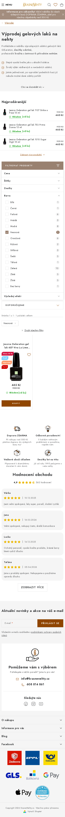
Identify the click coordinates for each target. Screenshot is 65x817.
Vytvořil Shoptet (34, 811)
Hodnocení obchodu (32, 475)
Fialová (34, 214)
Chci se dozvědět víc (31, 87)
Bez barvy (34, 286)
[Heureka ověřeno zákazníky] (42, 792)
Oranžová (34, 238)
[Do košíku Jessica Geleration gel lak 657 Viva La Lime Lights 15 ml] (16, 403)
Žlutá (34, 280)
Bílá (34, 202)
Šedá (34, 256)
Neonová (34, 232)
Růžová (34, 244)
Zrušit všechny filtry (34, 330)
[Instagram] (33, 704)
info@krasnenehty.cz (35, 679)
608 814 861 (35, 684)
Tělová (34, 262)
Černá (34, 208)
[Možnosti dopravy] (14, 757)
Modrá (34, 226)
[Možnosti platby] (51, 775)
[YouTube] (41, 704)
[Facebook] (26, 704)
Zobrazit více (32, 587)
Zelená (34, 268)
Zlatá (34, 274)
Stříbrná (34, 250)
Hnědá (34, 220)
